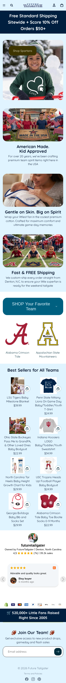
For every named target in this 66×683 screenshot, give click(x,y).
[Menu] (4, 5)
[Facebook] (27, 679)
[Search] (11, 5)
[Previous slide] (8, 70)
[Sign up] (58, 651)
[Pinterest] (39, 679)
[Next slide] (57, 70)
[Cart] (62, 5)
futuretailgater (33, 545)
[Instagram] (33, 679)
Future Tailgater (38, 668)
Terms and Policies (33, 673)
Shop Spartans (22, 50)
